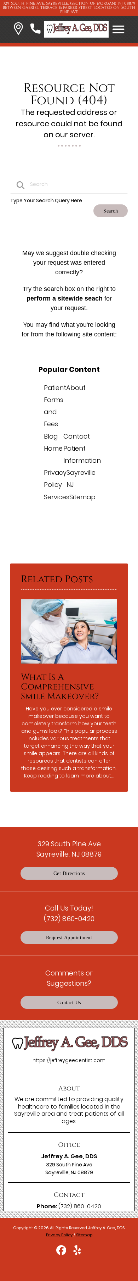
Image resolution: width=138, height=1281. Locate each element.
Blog (51, 436)
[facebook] (61, 1252)
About (76, 387)
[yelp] (77, 1252)
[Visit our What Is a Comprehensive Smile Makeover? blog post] (69, 665)
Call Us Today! (69, 913)
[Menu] (118, 29)
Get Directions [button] (69, 873)
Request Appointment (69, 937)
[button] (18, 29)
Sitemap (82, 497)
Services (56, 497)
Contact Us (69, 1002)
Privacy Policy (59, 1235)
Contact (76, 436)
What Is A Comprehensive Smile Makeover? (60, 686)
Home (53, 448)
